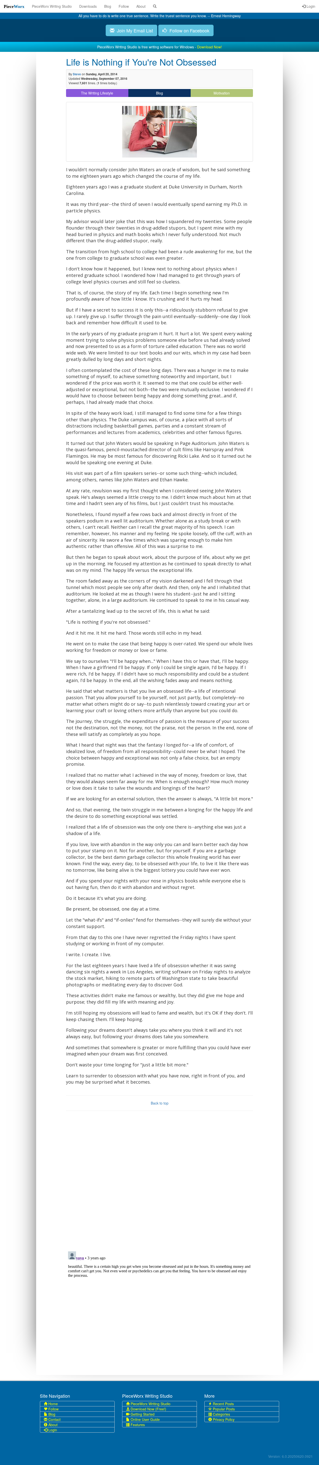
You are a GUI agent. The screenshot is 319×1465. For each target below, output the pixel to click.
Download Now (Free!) (148, 1408)
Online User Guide (145, 1419)
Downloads (88, 6)
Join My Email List (133, 30)
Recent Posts (223, 1403)
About (141, 6)
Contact (54, 1419)
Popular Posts (223, 1408)
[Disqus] (159, 1183)
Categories (221, 1414)
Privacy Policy (223, 1419)
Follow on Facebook (188, 30)
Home (52, 1403)
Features (137, 1424)
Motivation (222, 92)
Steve (77, 74)
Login (310, 6)
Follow (124, 6)
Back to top (159, 1103)
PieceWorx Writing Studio (52, 6)
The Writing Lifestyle (97, 92)
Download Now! (209, 46)
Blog (107, 6)
